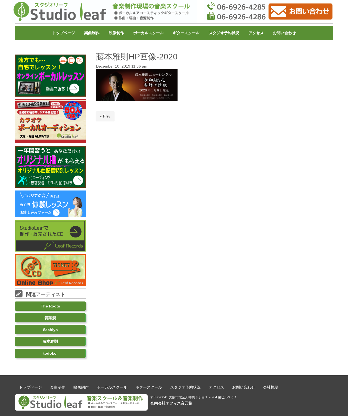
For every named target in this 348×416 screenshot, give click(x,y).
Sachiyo (50, 330)
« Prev (105, 116)
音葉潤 (50, 318)
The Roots (50, 306)
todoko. (50, 353)
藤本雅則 (50, 341)
